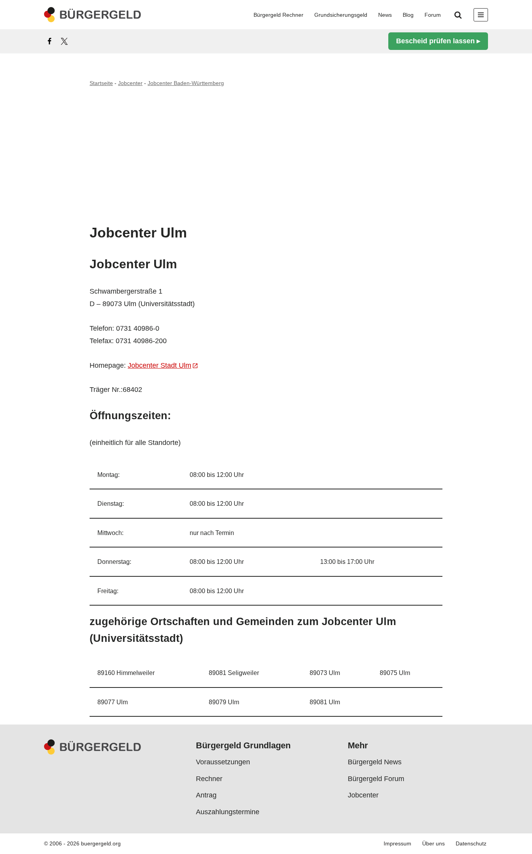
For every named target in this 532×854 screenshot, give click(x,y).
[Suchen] (458, 15)
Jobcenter (130, 83)
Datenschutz (471, 844)
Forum (433, 15)
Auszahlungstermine (227, 812)
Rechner (209, 779)
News (385, 15)
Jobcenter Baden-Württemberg (186, 83)
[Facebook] (49, 41)
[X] (64, 41)
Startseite (101, 83)
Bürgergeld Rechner (278, 15)
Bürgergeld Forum (376, 779)
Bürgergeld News (375, 762)
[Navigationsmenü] (481, 14)
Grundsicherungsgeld (340, 15)
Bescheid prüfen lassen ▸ (438, 41)
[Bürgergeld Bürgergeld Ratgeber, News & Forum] (92, 14)
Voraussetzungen (223, 762)
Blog (408, 15)
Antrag (206, 795)
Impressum (397, 844)
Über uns (433, 844)
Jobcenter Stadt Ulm (159, 365)
